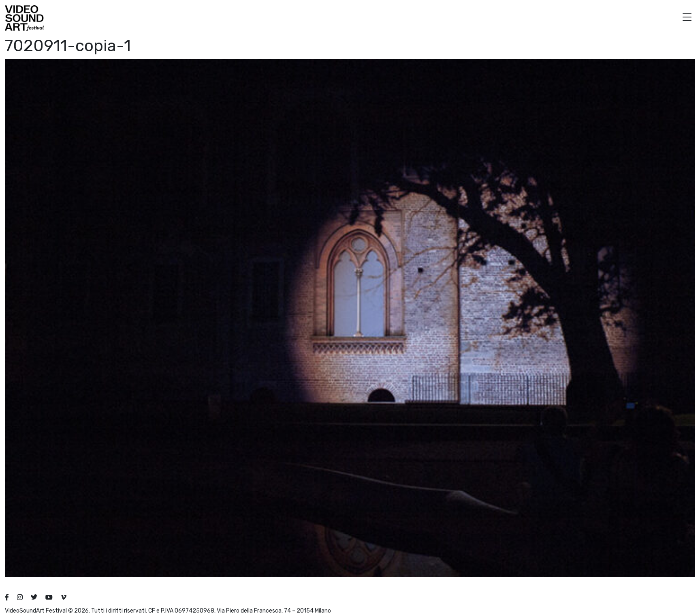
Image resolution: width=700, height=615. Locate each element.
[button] (687, 18)
